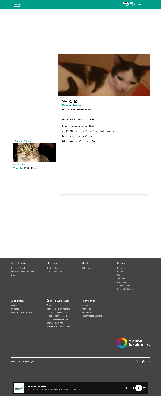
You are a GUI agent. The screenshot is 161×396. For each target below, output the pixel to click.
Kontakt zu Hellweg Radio (57, 312)
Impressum (86, 309)
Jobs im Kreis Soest (125, 289)
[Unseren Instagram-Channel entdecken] (148, 362)
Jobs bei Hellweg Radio (56, 316)
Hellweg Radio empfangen (58, 326)
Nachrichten (18, 263)
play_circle (139, 388)
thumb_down (133, 387)
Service (121, 263)
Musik (85, 263)
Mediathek (17, 300)
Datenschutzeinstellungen (22, 361)
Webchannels (87, 268)
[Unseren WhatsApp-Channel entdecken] (138, 362)
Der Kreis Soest (18, 268)
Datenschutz (87, 305)
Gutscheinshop (123, 286)
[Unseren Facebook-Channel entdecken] (143, 362)
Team (48, 305)
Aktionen (51, 263)
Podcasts (15, 309)
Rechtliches (88, 300)
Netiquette (86, 312)
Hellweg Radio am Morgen (58, 309)
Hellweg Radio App (54, 323)
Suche (119, 268)
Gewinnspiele (52, 268)
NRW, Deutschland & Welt (22, 271)
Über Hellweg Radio (57, 300)
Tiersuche (121, 278)
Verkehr (120, 271)
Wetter (119, 275)
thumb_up (144, 387)
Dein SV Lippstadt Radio (22, 312)
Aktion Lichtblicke (54, 271)
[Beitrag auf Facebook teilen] (70, 101)
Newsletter (121, 282)
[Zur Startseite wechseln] (19, 4)
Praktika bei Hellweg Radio (58, 319)
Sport (13, 275)
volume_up (127, 388)
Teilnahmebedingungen (92, 316)
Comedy (15, 305)
